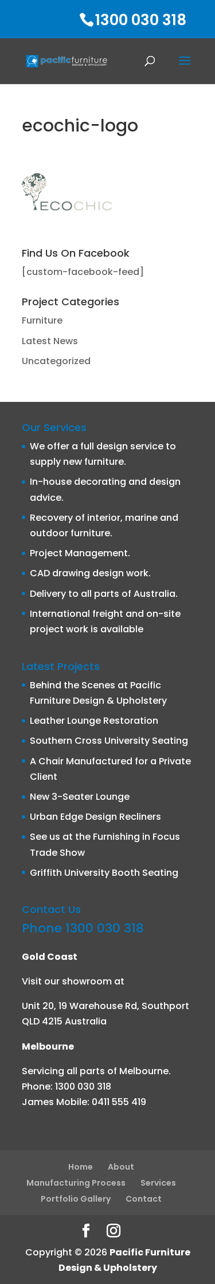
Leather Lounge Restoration (94, 720)
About (121, 1167)
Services (158, 1183)
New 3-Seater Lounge (80, 796)
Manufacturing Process (76, 1183)
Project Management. (80, 553)
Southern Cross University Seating (109, 740)
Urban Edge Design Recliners (95, 816)
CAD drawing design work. (90, 573)
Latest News (50, 341)
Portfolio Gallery (76, 1199)
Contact (144, 1199)
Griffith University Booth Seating (104, 872)
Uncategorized (56, 361)
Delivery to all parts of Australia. (104, 593)
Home (80, 1167)
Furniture (42, 320)
